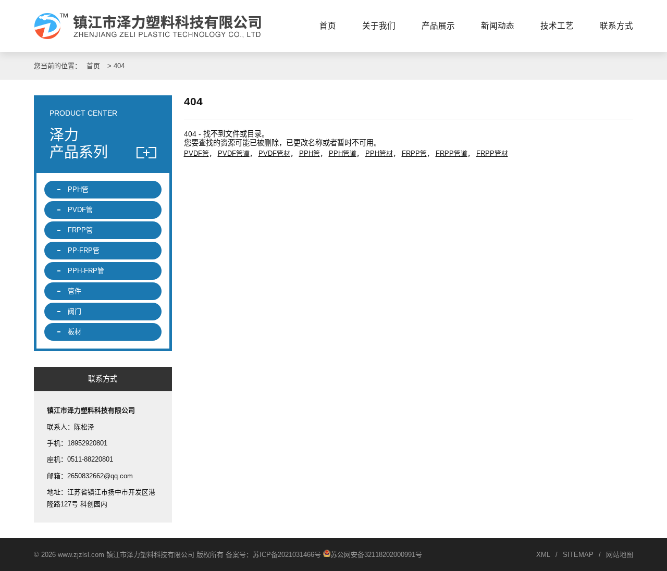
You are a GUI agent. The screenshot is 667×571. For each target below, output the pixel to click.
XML (543, 554)
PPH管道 (342, 153)
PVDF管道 (234, 153)
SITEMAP (578, 554)
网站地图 (619, 554)
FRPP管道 (451, 153)
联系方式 (616, 25)
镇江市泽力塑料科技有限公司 (152, 26)
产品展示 (438, 25)
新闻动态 (497, 25)
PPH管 (309, 153)
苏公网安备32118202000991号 (376, 554)
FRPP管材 (492, 153)
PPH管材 (379, 153)
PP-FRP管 (84, 250)
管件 (74, 291)
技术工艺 (557, 25)
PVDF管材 (274, 153)
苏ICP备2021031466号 (287, 554)
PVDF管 (196, 153)
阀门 (74, 311)
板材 (74, 332)
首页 (327, 25)
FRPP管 (414, 153)
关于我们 (379, 25)
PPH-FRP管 (86, 271)
